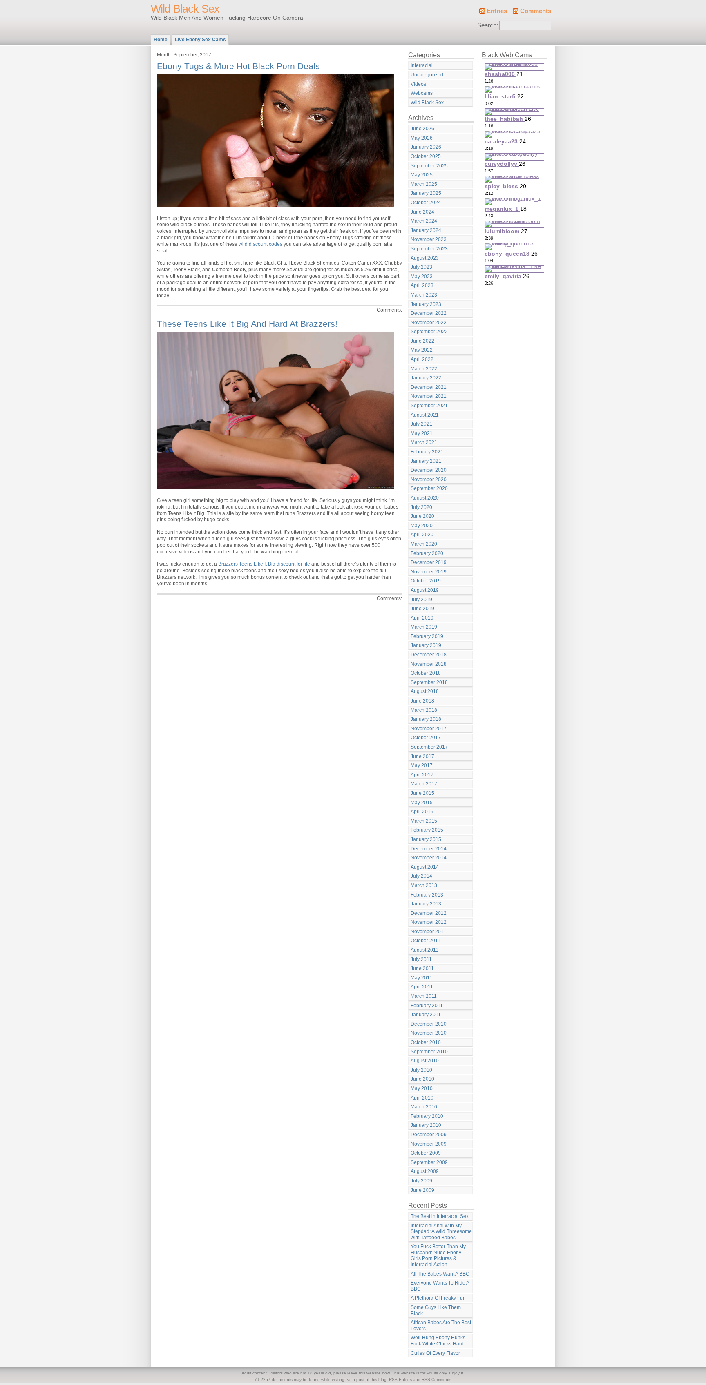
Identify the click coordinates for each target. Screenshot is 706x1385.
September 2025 (429, 166)
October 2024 (426, 202)
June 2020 (422, 516)
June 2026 (422, 129)
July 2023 (421, 267)
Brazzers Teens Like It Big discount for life (264, 564)
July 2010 (421, 1070)
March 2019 (424, 627)
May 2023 (422, 276)
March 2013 (424, 885)
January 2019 (426, 645)
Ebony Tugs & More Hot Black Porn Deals (238, 66)
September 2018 (429, 682)
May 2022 (422, 350)
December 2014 (429, 849)
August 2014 (425, 867)
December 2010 (429, 1024)
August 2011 (424, 950)
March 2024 (424, 221)
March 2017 (424, 784)
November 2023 (429, 239)
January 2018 (426, 719)
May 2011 (421, 978)
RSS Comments (436, 1379)
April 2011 (422, 987)
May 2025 (422, 175)
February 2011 (427, 1005)
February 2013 (427, 895)
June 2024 (422, 212)
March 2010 (424, 1107)
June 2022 (422, 341)
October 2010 (426, 1042)
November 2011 (428, 931)
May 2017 (422, 765)
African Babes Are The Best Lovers (441, 1325)
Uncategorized (427, 75)
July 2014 (421, 876)
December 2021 (429, 387)
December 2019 (429, 562)
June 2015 (422, 793)
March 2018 (424, 710)
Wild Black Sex (185, 9)
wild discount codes (260, 244)
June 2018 (422, 701)
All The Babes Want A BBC (440, 1274)
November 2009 (429, 1144)
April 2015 (422, 811)
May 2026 (422, 138)
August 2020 (425, 498)
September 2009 (429, 1162)
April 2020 (422, 534)
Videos (418, 84)
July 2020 (421, 507)
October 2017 (426, 737)
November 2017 (429, 729)
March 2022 (424, 369)
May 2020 (422, 526)
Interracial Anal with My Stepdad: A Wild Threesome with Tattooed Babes (441, 1231)
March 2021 (424, 442)
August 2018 (425, 691)
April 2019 (422, 618)
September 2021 (429, 405)
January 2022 (426, 378)
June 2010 (422, 1079)
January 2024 (426, 230)
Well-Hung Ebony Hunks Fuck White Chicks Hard (438, 1341)
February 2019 (427, 636)
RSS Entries (400, 1379)
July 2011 (421, 959)
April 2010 (422, 1098)
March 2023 (424, 295)
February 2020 (427, 553)
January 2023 (426, 304)
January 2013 (426, 904)
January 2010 (426, 1125)
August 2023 (425, 258)
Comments (535, 11)
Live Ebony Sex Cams (200, 39)
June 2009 (422, 1190)
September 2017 (429, 747)
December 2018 (429, 655)
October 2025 (426, 156)
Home (161, 39)
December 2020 (429, 470)
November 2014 (429, 858)
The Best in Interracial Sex (440, 1216)
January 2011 (426, 1014)
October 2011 (425, 940)
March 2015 (424, 821)
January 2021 (426, 461)
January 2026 (426, 147)
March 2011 (424, 996)
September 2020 (429, 488)
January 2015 (426, 839)
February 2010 (427, 1116)
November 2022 (429, 323)
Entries (497, 11)
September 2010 (429, 1052)
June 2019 (422, 608)
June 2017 (422, 756)
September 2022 (429, 332)
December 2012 (429, 913)
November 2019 (429, 572)
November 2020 (429, 479)
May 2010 (422, 1088)
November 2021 (429, 396)
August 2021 (425, 415)
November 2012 (429, 922)
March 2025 (424, 184)
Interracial (422, 65)
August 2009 (425, 1171)
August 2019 (425, 590)
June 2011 (422, 968)
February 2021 (427, 452)
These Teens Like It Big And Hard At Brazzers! (247, 323)
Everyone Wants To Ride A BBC (440, 1286)
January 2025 (426, 193)
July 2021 (421, 424)
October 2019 (426, 581)
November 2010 (429, 1033)
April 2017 (422, 775)
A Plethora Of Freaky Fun (438, 1298)
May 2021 (422, 433)
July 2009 (421, 1181)
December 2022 (429, 313)
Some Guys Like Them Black (436, 1310)
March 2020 (424, 544)
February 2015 (427, 830)
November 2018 (429, 664)
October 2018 (426, 673)
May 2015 (422, 802)
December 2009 (429, 1134)
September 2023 (429, 249)
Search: (487, 25)
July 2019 (421, 599)
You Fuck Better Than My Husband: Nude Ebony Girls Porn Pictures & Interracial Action (438, 1255)
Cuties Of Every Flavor (435, 1353)
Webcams (422, 93)
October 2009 (426, 1153)
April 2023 (422, 285)
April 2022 (422, 359)
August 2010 (425, 1061)
